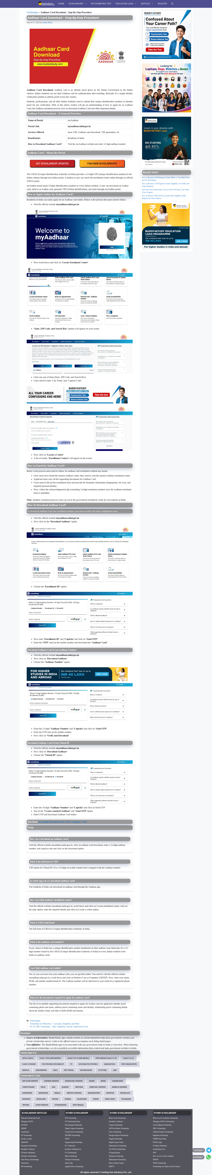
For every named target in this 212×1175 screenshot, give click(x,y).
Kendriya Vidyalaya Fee (73, 1149)
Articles (145, 3)
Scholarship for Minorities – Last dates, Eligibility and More (54, 1024)
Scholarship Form (159, 1149)
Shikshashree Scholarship (117, 1146)
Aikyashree (25, 1163)
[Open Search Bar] (172, 3)
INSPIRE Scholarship (72, 1135)
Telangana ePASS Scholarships (163, 1121)
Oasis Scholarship (115, 1132)
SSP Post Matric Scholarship (119, 1128)
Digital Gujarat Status (116, 1142)
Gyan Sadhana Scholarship (162, 1125)
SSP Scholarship (70, 1118)
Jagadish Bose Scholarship (74, 1166)
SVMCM (24, 1125)
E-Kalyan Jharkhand (28, 1152)
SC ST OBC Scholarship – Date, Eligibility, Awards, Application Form (59, 1027)
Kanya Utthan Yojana (116, 1163)
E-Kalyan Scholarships (29, 1156)
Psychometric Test (101, 3)
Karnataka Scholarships (29, 1146)
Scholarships (76, 3)
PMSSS (155, 1159)
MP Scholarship (26, 1166)
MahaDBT (24, 1142)
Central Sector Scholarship (74, 1132)
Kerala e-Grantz (26, 1139)
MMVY (112, 1166)
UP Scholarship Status (72, 1121)
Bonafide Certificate (27, 1149)
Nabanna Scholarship (72, 1159)
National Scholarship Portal (30, 1118)
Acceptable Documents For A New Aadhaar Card (62, 822)
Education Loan (124, 3)
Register (162, 3)
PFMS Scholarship (159, 1163)
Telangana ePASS (27, 1121)
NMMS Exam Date (159, 1139)
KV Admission (70, 1146)
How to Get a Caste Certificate (163, 1156)
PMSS (67, 1139)
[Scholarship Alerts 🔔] (46, 3)
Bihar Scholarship (71, 1156)
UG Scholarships (71, 1152)
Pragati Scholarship (115, 1139)
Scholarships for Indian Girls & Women (166, 1166)
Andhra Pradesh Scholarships (163, 1132)
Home (61, 3)
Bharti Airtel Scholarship (117, 1118)
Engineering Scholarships (73, 1142)
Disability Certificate (116, 1121)
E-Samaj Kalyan (114, 1152)
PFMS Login (157, 1142)
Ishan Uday (69, 1163)
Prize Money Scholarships (30, 1159)
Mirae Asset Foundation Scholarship (165, 1118)
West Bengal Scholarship (73, 1125)
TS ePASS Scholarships (117, 1149)
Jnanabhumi (25, 1132)
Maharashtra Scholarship (117, 1159)
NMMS (23, 1128)
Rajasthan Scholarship (160, 1135)
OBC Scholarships (159, 1128)
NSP (154, 1152)
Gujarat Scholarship (115, 1125)
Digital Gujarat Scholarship (74, 1128)
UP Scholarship (26, 1135)
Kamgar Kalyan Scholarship (118, 1135)
